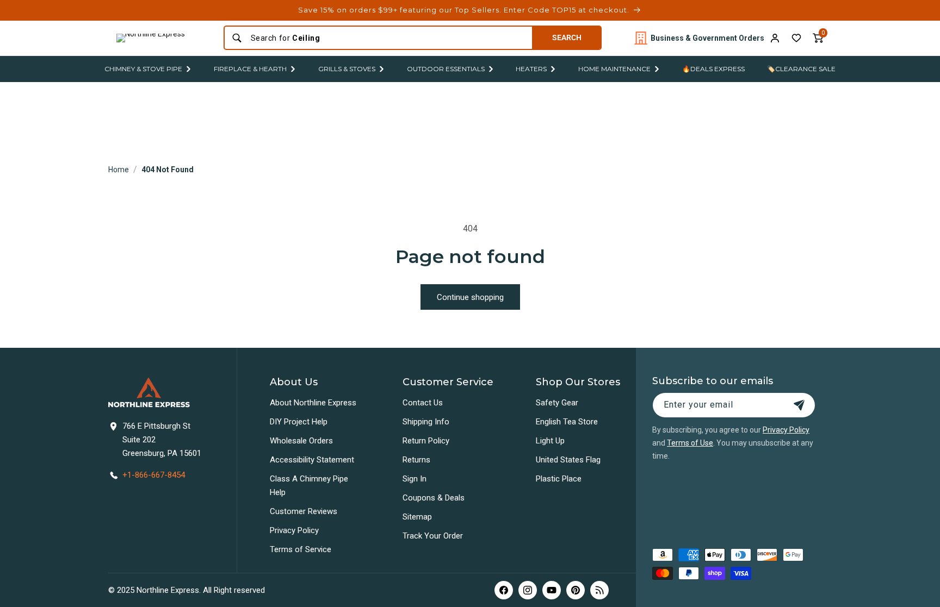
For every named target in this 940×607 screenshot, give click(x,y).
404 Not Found (167, 169)
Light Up (550, 441)
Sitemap (417, 517)
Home (118, 169)
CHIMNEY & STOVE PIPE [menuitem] (143, 69)
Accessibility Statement (312, 460)
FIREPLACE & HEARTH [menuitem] (250, 69)
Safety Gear (557, 403)
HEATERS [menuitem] (531, 69)
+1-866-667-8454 (153, 475)
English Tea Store (567, 422)
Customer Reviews (303, 511)
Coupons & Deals (434, 498)
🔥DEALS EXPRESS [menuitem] (713, 69)
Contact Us (423, 403)
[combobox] (388, 38)
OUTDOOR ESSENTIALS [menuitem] (446, 69)
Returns (416, 460)
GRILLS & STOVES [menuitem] (346, 69)
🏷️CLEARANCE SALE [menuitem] (801, 69)
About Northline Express (313, 403)
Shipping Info (426, 422)
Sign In (414, 479)
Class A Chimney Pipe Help (309, 485)
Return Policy (426, 441)
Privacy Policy (294, 530)
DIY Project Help (298, 422)
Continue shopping (470, 297)
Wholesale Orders (301, 441)
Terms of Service (300, 549)
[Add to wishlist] (796, 38)
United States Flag (568, 460)
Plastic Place (559, 479)
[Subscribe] (799, 405)
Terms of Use (690, 443)
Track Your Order (433, 536)
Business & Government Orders (707, 38)
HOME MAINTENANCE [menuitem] (614, 69)
